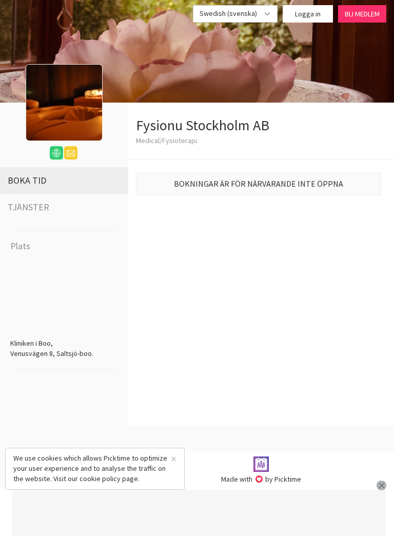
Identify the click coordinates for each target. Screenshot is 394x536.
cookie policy (100, 478)
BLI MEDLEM (362, 13)
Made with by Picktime (261, 479)
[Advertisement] (199, 513)
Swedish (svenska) (229, 13)
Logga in (308, 13)
